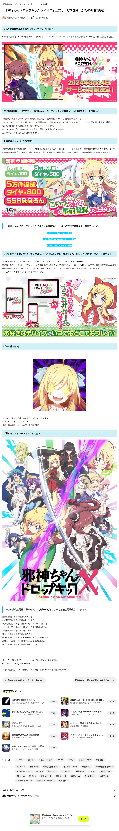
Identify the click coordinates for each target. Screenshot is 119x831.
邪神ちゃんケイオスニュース (16, 4)
